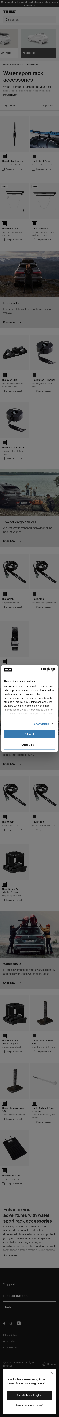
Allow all (29, 734)
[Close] (52, 1373)
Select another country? (29, 1405)
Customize (27, 744)
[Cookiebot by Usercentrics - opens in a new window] (41, 669)
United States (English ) (29, 1395)
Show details (41, 723)
